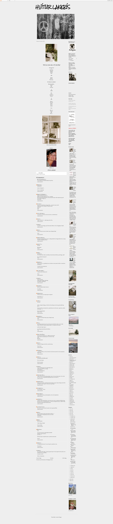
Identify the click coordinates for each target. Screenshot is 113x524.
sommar (71, 391)
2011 (70, 413)
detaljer (41, 174)
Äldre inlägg (64, 458)
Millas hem (39, 429)
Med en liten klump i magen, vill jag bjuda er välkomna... (73, 213)
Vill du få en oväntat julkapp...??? (74, 202)
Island (71, 374)
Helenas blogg (39, 393)
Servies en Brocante (40, 213)
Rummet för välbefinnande (41, 194)
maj (71, 471)
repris (70, 390)
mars (71, 474)
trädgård (71, 396)
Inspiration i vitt (39, 381)
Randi (38, 252)
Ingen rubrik (72, 420)
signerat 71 (39, 244)
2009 (70, 479)
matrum (71, 381)
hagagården (39, 316)
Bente (38, 230)
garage (71, 368)
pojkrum (71, 386)
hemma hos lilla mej (40, 237)
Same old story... (73, 421)
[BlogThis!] (39, 172)
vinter (70, 403)
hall (70, 370)
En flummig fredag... (74, 150)
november (72, 417)
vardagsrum (71, 402)
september (72, 465)
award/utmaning (72, 357)
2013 (70, 410)
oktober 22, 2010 (40, 191)
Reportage (71, 389)
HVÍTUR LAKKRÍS (53, 7)
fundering (43, 174)
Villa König (39, 350)
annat (70, 356)
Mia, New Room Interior (41, 179)
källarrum (71, 376)
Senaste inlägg (38, 458)
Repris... (74, 258)
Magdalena (39, 262)
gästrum (71, 369)
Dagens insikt (72, 363)
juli (71, 468)
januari (72, 477)
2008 (70, 480)
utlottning (71, 401)
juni (71, 470)
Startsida (51, 458)
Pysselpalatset (39, 388)
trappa (71, 395)
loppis (70, 380)
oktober (72, 419)
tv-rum (71, 397)
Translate (72, 60)
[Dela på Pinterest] (42, 172)
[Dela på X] (40, 172)
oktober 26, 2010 (40, 447)
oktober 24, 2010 (40, 426)
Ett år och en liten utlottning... (74, 162)
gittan (38, 412)
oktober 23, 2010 (40, 390)
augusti (72, 467)
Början (71, 362)
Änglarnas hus (39, 293)
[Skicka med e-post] (38, 172)
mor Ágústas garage (73, 382)
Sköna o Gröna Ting (40, 334)
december (72, 416)
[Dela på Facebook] (41, 172)
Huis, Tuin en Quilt (40, 270)
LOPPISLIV (39, 399)
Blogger (60, 517)
